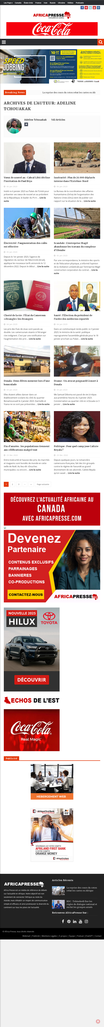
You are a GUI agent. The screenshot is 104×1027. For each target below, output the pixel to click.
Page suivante (43, 484)
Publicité (36, 936)
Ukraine (61, 3)
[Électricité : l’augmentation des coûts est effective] (27, 223)
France (38, 3)
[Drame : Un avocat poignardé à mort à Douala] (77, 361)
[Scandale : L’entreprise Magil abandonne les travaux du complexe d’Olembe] (77, 223)
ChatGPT (89, 936)
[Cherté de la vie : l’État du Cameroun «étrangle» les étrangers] (27, 295)
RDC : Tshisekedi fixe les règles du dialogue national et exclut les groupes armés (82, 904)
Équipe (72, 936)
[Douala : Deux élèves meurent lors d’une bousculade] (27, 361)
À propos (63, 936)
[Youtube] (94, 7)
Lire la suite (90, 201)
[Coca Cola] (52, 29)
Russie (52, 3)
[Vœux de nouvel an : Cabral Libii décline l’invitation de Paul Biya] (27, 157)
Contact (98, 936)
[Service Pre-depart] (52, 83)
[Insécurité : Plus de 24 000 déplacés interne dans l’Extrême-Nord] (77, 157)
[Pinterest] (86, 7)
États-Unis (28, 3)
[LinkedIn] (90, 7)
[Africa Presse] (52, 15)
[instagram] (98, 7)
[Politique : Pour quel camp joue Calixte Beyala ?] (77, 426)
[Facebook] (82, 7)
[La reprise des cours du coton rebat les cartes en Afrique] (58, 890)
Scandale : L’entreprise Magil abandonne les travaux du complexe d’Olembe (75, 247)
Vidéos (70, 3)
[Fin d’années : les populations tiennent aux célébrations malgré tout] (27, 426)
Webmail (26, 936)
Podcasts (80, 3)
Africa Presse (10, 931)
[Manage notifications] (98, 1021)
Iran (45, 3)
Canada (18, 3)
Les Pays (7, 3)
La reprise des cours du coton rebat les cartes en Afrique (43, 92)
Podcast (80, 936)
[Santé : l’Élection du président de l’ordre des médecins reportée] (77, 295)
